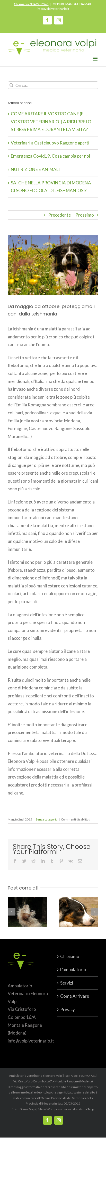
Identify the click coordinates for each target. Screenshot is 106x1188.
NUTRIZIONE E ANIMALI (35, 169)
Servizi (66, 983)
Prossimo (84, 215)
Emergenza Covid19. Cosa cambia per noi (50, 156)
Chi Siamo (69, 956)
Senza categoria (46, 819)
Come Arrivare (74, 996)
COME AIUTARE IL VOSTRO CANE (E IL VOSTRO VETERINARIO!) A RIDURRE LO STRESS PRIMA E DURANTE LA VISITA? (51, 121)
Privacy (67, 1009)
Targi (90, 1109)
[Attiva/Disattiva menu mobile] (95, 58)
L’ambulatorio (73, 969)
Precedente (59, 215)
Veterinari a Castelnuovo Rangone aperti (50, 143)
